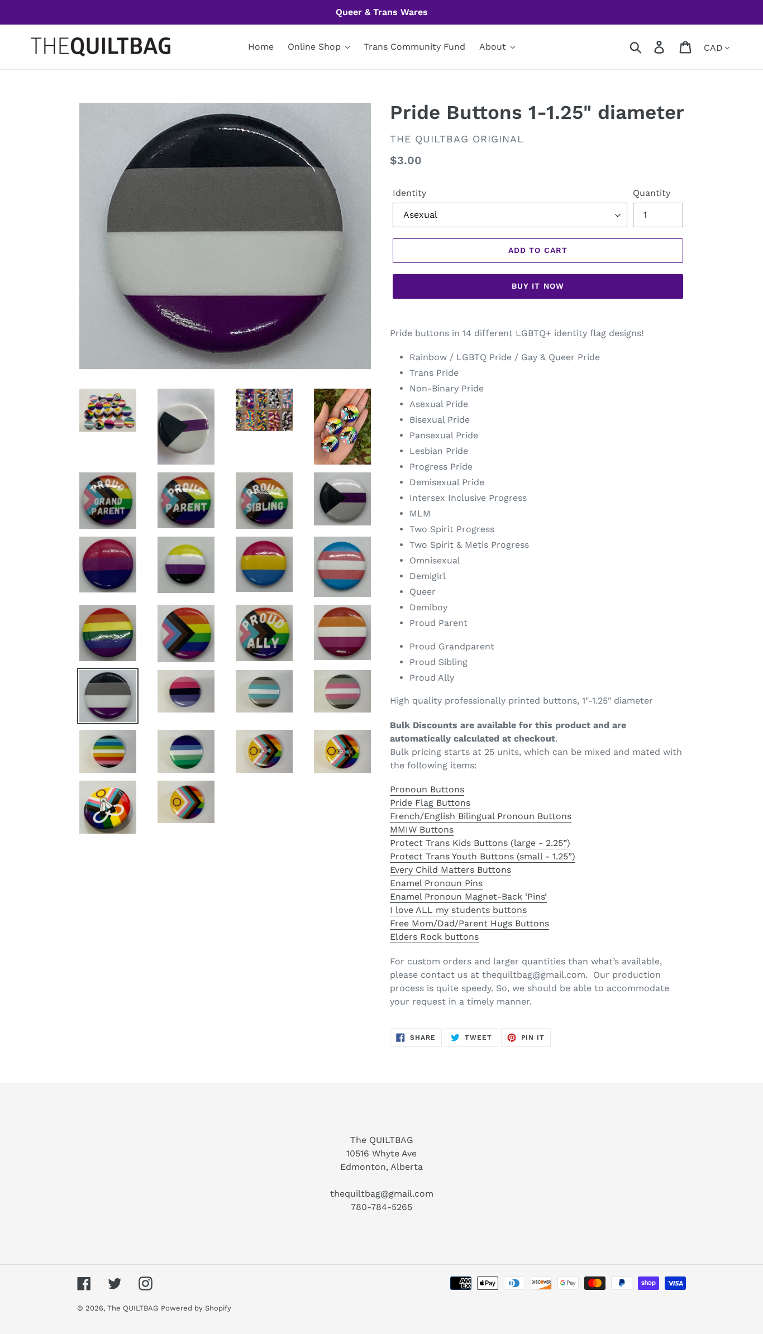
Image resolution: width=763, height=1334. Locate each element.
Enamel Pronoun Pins (436, 883)
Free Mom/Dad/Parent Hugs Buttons (469, 923)
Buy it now (538, 285)
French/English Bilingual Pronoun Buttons (480, 816)
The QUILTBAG (132, 1308)
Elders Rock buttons (434, 936)
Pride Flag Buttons (430, 802)
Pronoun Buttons (427, 789)
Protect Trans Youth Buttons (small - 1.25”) (482, 856)
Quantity (651, 193)
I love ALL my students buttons (458, 910)
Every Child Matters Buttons (450, 869)
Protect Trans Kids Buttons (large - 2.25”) (480, 843)
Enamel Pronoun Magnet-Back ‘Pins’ (468, 896)
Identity (409, 193)
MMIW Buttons (422, 829)
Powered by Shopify (196, 1308)
